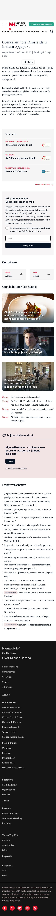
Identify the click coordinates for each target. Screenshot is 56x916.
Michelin (6, 840)
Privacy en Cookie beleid (37, 897)
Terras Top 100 (10, 835)
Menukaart (7, 748)
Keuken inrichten (10, 813)
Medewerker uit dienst (12, 717)
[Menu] (4, 24)
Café (4, 870)
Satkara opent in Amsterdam (17, 620)
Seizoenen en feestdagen (13, 767)
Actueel (6, 694)
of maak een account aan (16, 468)
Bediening (7, 779)
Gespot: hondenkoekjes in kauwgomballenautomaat (28, 525)
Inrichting (6, 823)
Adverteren (7, 687)
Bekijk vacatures (42, 185)
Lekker (5, 850)
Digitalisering (8, 790)
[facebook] (4, 908)
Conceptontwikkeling (12, 818)
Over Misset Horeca (16, 658)
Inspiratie (7, 856)
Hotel (4, 875)
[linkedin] (19, 908)
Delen (30, 62)
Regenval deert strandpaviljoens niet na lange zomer (28, 545)
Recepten (6, 753)
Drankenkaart (8, 758)
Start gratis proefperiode (41, 24)
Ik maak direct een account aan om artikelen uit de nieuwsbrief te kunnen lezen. (30, 229)
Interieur (6, 808)
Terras (5, 800)
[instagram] (27, 908)
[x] (12, 908)
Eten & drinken (9, 743)
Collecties (9, 653)
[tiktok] (35, 908)
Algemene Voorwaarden (13, 897)
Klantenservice (8, 672)
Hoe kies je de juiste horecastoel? (25, 397)
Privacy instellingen (11, 901)
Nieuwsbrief (11, 648)
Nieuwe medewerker (11, 707)
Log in (10, 461)
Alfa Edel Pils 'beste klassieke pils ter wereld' (24, 580)
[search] (51, 31)
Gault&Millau (8, 845)
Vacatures (6, 677)
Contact (5, 682)
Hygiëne (6, 794)
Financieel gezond (10, 727)
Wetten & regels (9, 732)
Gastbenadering (9, 785)
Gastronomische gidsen (13, 737)
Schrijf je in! (28, 245)
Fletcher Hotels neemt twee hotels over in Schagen (26, 616)
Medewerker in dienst (12, 712)
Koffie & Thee (8, 763)
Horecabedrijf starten (11, 722)
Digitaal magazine (10, 667)
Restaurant (7, 866)
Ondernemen (9, 702)
